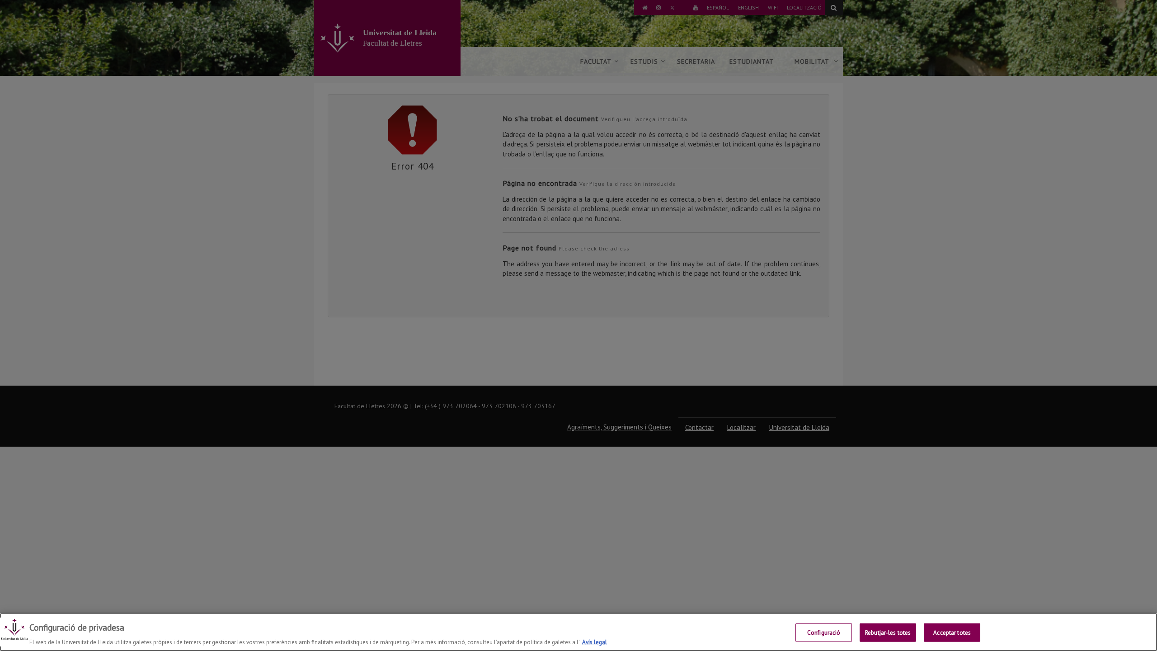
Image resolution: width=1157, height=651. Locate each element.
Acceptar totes (952, 632)
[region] (578, 632)
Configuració (824, 632)
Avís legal (594, 642)
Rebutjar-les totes (888, 632)
